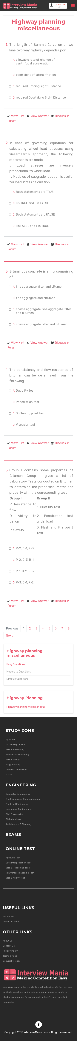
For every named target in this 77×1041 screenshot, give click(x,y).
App (60, 5)
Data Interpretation (16, 744)
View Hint (17, 116)
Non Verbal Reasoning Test (20, 872)
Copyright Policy (11, 961)
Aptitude (10, 739)
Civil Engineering (15, 814)
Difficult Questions (18, 679)
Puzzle (9, 774)
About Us (8, 940)
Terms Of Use (10, 956)
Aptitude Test (13, 857)
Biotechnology (13, 819)
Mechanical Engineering (18, 809)
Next (9, 635)
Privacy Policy (10, 951)
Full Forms (8, 916)
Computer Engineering (18, 794)
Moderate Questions (19, 671)
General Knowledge (16, 769)
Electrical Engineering (17, 804)
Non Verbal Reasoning (17, 754)
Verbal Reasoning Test (18, 867)
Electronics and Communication (23, 799)
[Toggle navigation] (73, 5)
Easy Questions (16, 664)
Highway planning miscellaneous (26, 706)
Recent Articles (11, 921)
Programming (13, 764)
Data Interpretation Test (18, 862)
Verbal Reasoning (15, 749)
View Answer (39, 116)
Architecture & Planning (18, 824)
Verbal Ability (13, 759)
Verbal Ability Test (15, 878)
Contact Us (9, 946)
